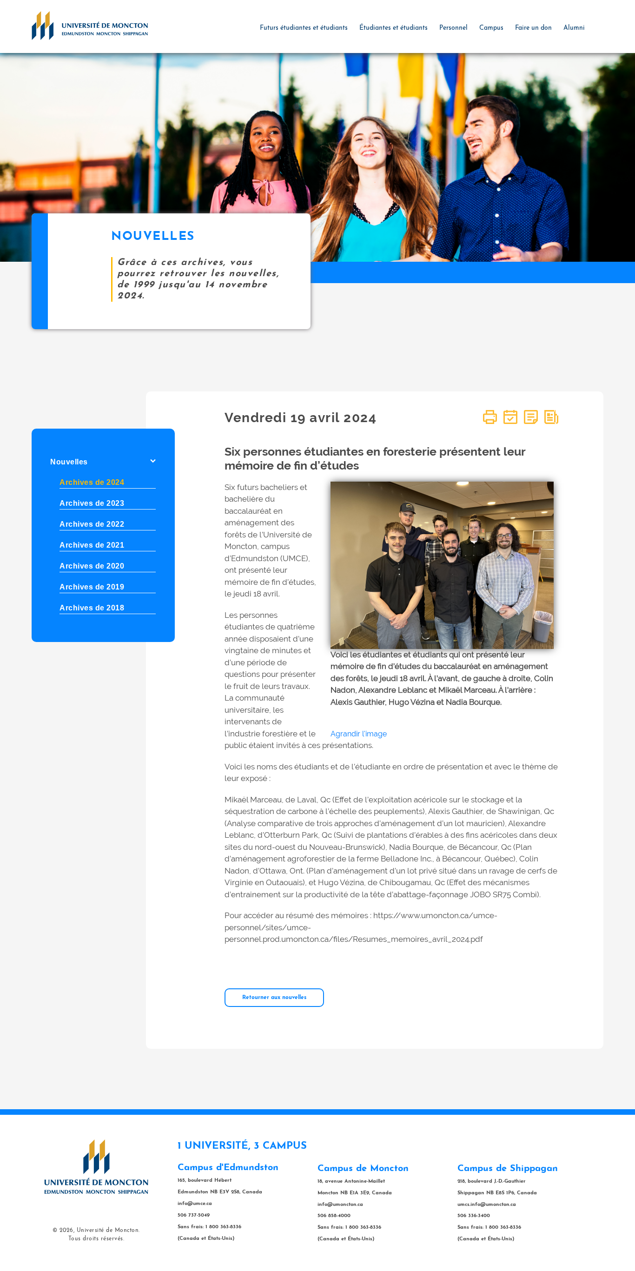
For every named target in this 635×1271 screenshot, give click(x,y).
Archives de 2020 (92, 566)
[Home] (90, 25)
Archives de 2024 (92, 482)
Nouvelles (69, 462)
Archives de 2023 (92, 503)
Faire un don (533, 28)
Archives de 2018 (92, 608)
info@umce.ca (195, 1203)
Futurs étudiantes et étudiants (304, 28)
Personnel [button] (453, 28)
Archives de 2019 (92, 587)
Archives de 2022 (92, 524)
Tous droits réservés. (96, 1239)
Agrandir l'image (359, 733)
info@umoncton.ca (340, 1204)
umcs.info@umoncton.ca (486, 1204)
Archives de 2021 (92, 545)
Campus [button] (491, 28)
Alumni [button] (574, 28)
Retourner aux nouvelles (274, 997)
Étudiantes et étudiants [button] (393, 28)
